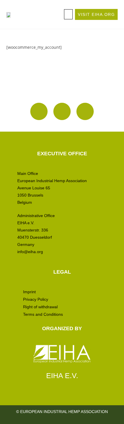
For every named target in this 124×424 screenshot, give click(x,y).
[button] (68, 14)
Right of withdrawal (40, 307)
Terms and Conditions (43, 314)
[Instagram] (39, 111)
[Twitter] (85, 111)
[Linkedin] (62, 111)
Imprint (29, 291)
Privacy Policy (35, 299)
